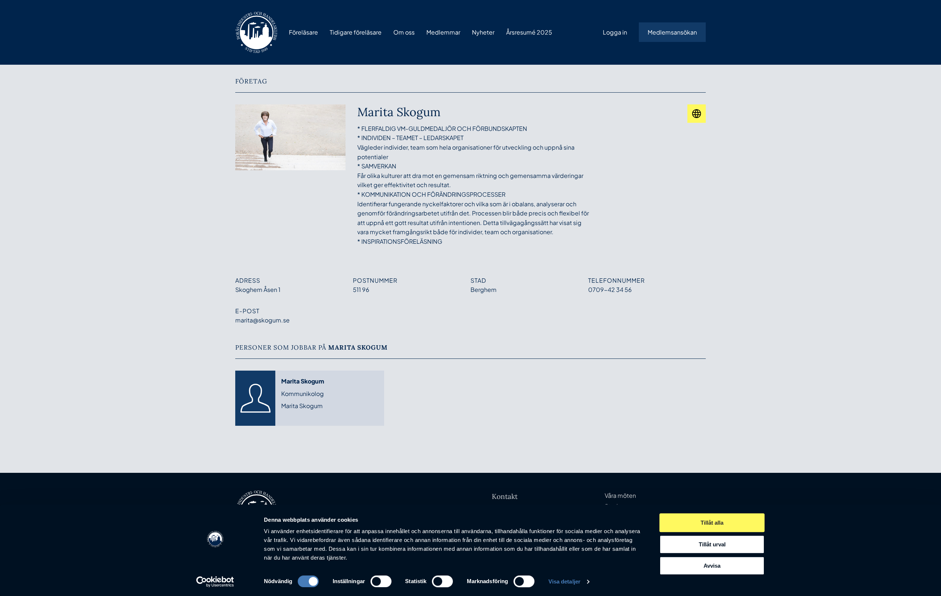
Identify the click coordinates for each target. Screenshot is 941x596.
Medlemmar (443, 32)
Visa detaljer (564, 581)
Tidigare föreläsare (356, 32)
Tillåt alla (712, 523)
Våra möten (620, 495)
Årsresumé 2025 (529, 32)
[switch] (381, 581)
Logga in (615, 32)
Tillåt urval (712, 544)
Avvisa (712, 566)
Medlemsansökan (672, 32)
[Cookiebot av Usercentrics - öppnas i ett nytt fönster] (215, 581)
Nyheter (483, 32)
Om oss (404, 32)
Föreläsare (303, 32)
